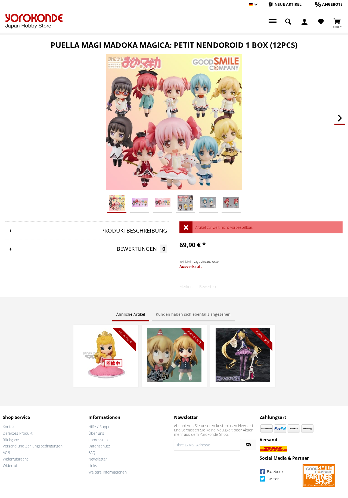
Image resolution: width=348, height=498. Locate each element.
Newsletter (97, 459)
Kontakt (9, 426)
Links (92, 465)
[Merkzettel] (321, 22)
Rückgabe (11, 439)
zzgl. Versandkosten (207, 261)
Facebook (274, 471)
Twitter (272, 478)
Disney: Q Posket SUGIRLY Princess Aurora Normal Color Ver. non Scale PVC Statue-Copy (106, 335)
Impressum (98, 439)
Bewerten (207, 286)
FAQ (91, 452)
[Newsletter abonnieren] (248, 444)
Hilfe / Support (100, 426)
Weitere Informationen (107, 472)
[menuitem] (285, 4)
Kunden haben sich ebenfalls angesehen (193, 314)
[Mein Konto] (304, 22)
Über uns (96, 433)
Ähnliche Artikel (130, 314)
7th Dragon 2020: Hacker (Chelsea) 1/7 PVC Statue (243, 333)
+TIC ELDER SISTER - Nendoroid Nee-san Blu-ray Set (174, 333)
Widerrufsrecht (15, 459)
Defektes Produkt (18, 433)
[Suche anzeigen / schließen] (288, 22)
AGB (6, 452)
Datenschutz (99, 446)
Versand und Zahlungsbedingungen (33, 446)
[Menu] (272, 22)
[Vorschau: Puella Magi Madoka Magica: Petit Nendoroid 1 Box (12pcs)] (116, 202)
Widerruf (10, 465)
